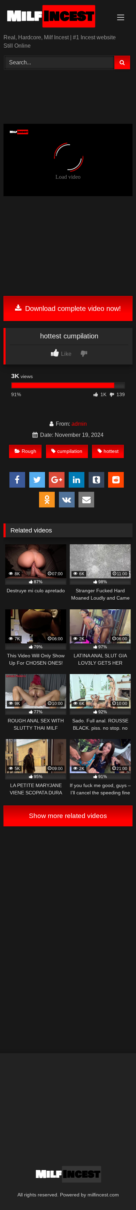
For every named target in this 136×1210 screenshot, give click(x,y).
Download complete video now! (72, 308)
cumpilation (69, 451)
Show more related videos (68, 815)
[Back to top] (114, 1189)
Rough (29, 451)
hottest (111, 451)
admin (79, 424)
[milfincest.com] (55, 17)
